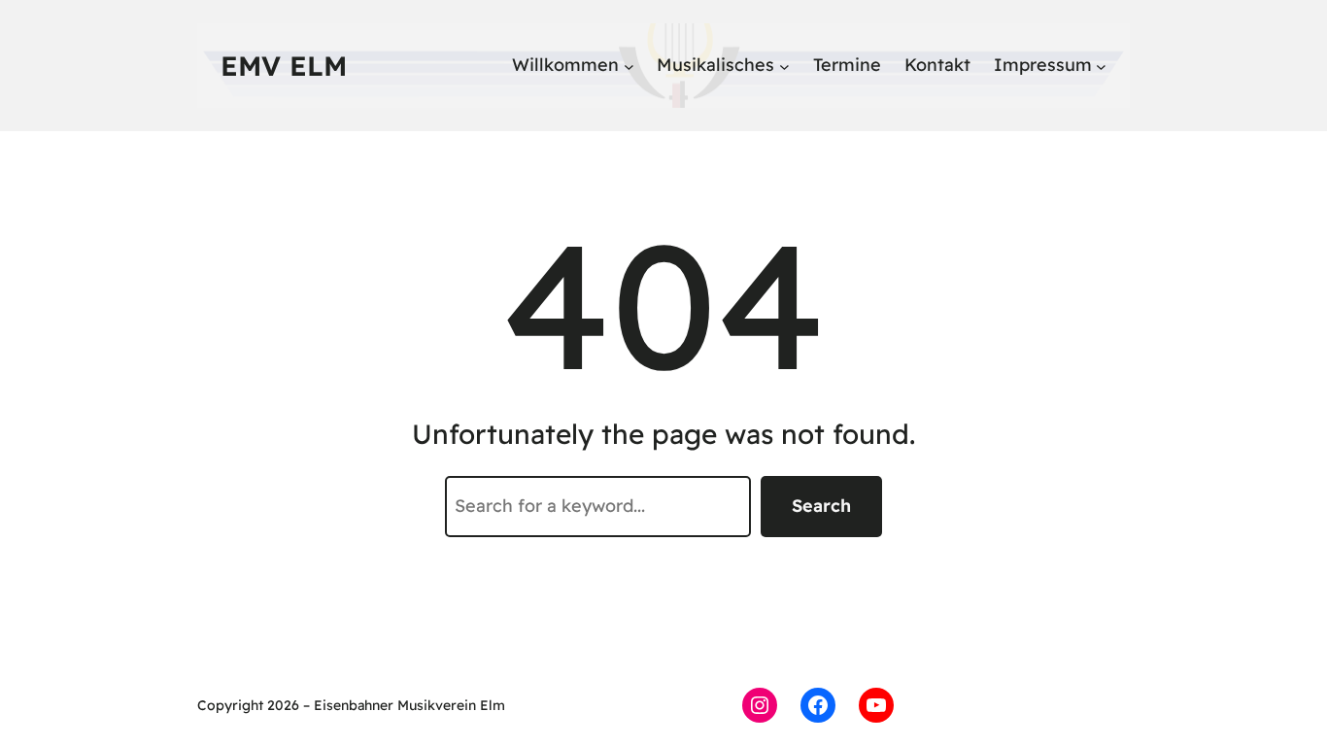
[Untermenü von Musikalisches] (784, 65)
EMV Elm (284, 66)
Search (821, 505)
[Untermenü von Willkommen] (629, 65)
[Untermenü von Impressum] (1101, 65)
